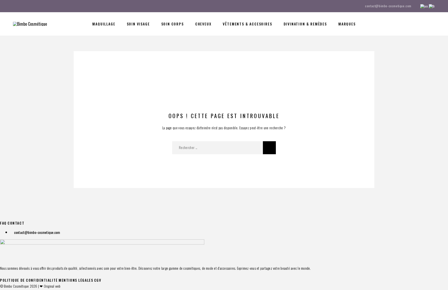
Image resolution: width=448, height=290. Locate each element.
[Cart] (433, 23)
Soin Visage (138, 24)
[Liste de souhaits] (421, 23)
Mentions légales (76, 280)
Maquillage (103, 24)
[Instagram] (24, 6)
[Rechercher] (398, 24)
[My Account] (410, 24)
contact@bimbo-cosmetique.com (388, 6)
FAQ (3, 223)
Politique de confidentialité (29, 280)
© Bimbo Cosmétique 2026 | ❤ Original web (30, 286)
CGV (97, 280)
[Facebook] (14, 6)
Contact (16, 223)
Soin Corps (172, 24)
